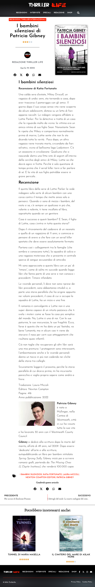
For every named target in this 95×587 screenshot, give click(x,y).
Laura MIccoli (71, 475)
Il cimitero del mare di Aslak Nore (71, 556)
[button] (78, 13)
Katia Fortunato (52, 475)
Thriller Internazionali (33, 19)
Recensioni (21, 13)
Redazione (59, 13)
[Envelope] (91, 572)
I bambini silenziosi (31, 475)
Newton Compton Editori (41, 477)
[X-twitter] (83, 572)
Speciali (47, 13)
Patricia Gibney (65, 477)
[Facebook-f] (80, 572)
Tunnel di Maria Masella (24, 555)
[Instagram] (87, 572)
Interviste (35, 13)
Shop (69, 13)
